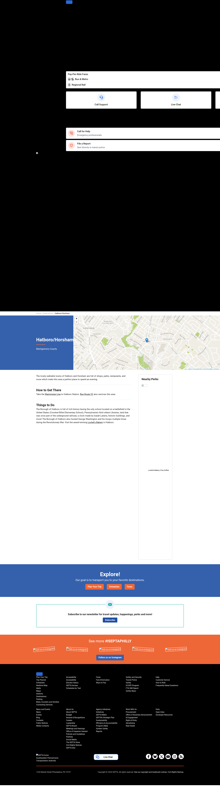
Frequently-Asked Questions (167, 685)
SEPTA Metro (72, 260)
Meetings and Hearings (76, 229)
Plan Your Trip (72, 8)
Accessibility (71, 46)
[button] (106, 757)
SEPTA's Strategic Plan (76, 263)
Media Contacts (73, 189)
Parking (69, 33)
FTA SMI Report (73, 167)
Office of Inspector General (78, 232)
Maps (68, 24)
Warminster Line (53, 394)
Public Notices (72, 186)
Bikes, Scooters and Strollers (79, 36)
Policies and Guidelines (76, 235)
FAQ (68, 123)
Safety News (72, 170)
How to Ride (71, 120)
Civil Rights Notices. (176, 772)
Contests (70, 201)
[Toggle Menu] (69, 2)
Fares (68, 58)
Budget (69, 214)
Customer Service (74, 117)
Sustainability (72, 266)
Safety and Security (75, 155)
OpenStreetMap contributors (211, 369)
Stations (70, 27)
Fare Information (73, 61)
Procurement (72, 285)
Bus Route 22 (86, 394)
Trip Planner (71, 11)
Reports (69, 279)
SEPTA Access (72, 52)
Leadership (71, 223)
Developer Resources (75, 310)
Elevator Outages (74, 49)
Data (68, 303)
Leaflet (190, 369)
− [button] (76, 322)
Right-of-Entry (72, 294)
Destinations (71, 30)
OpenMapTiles (198, 369)
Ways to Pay (71, 64)
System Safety (72, 276)
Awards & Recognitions (76, 217)
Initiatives (70, 257)
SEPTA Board (72, 226)
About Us (70, 207)
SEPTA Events (72, 195)
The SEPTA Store (74, 245)
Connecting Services (75, 39)
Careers (69, 220)
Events (39, 715)
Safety (69, 126)
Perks (68, 67)
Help (68, 114)
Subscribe (110, 620)
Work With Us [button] (131, 709)
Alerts (68, 21)
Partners (70, 238)
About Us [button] (69, 709)
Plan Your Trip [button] (42, 677)
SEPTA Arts (71, 251)
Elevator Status (72, 683)
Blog (68, 183)
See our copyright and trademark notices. (150, 772)
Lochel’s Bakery (95, 422)
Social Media (72, 241)
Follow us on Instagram (110, 657)
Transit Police (72, 158)
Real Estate (71, 300)
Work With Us (72, 282)
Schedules (71, 15)
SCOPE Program (73, 164)
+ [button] (76, 318)
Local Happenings (74, 198)
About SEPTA (72, 210)
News (68, 176)
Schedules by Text (74, 55)
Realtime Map (72, 18)
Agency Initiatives (74, 254)
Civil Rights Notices (74, 248)
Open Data (71, 307)
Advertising (71, 297)
